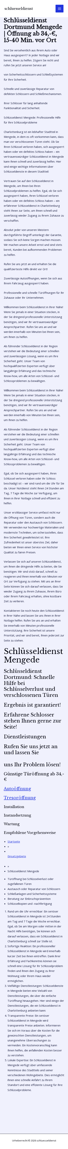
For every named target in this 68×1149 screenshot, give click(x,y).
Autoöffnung (17, 788)
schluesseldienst (19, 8)
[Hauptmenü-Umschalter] (59, 9)
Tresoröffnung (20, 797)
